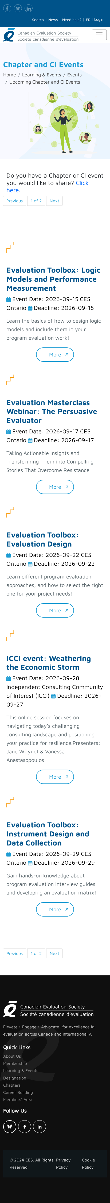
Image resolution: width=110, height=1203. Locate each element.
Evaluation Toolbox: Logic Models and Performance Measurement (53, 278)
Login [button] (98, 19)
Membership (15, 1063)
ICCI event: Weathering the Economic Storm (48, 663)
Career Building (18, 1092)
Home (9, 74)
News (53, 19)
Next (54, 200)
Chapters (12, 1085)
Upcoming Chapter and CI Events (44, 82)
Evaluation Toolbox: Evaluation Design (42, 539)
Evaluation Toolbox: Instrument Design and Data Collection (47, 833)
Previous (14, 200)
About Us (12, 1056)
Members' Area (17, 1099)
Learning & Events (41, 74)
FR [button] (88, 19)
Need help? (71, 19)
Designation (14, 1077)
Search (38, 19)
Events (74, 74)
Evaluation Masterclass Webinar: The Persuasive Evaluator (51, 411)
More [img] (55, 354)
